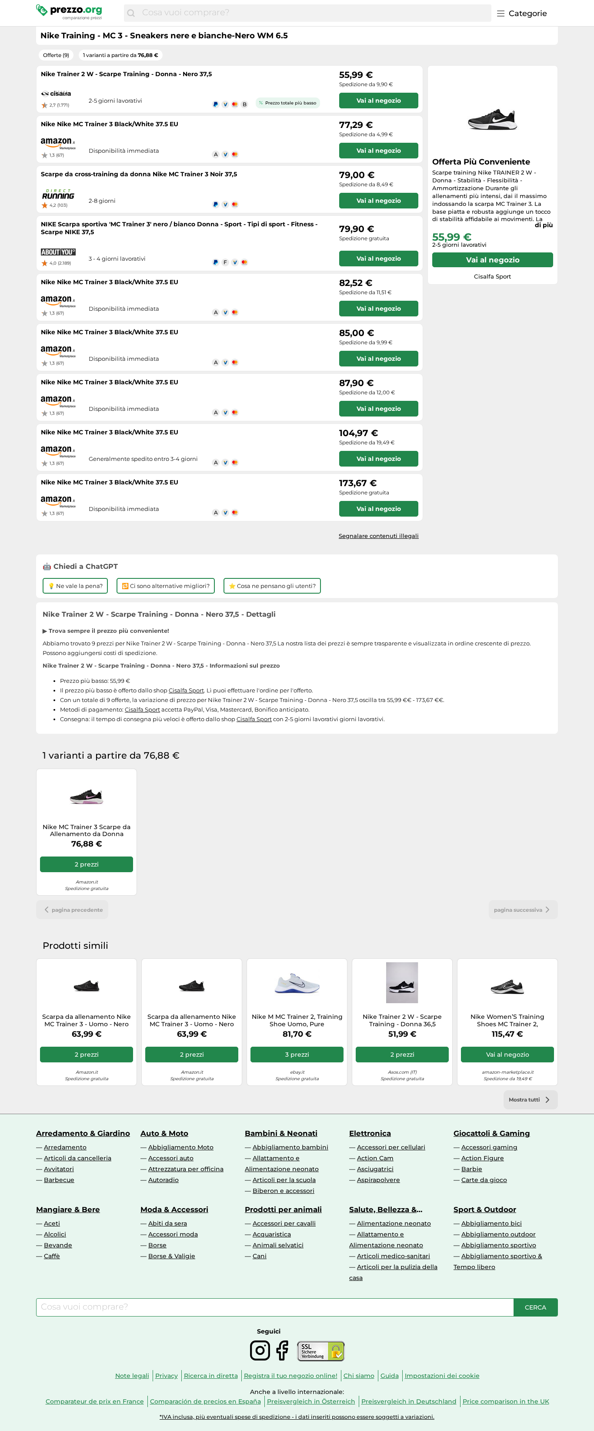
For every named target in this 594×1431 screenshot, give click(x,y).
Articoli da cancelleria (77, 1158)
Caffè (52, 1256)
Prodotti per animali (283, 1209)
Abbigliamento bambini (290, 1147)
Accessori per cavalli (284, 1223)
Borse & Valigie (171, 1256)
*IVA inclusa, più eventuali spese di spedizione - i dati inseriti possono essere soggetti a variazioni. (297, 1417)
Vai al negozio (493, 259)
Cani (260, 1256)
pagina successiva (518, 910)
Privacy (166, 1376)
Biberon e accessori (283, 1191)
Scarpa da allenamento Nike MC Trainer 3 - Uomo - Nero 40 (86, 1020)
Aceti (52, 1223)
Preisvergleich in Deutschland (409, 1401)
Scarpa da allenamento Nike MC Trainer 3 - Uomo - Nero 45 (191, 1020)
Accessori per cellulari (391, 1147)
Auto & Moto (164, 1133)
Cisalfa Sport (186, 690)
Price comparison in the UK (506, 1401)
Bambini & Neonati (281, 1133)
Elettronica (370, 1133)
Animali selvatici (278, 1245)
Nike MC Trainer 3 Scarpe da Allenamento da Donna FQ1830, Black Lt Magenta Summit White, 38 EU (86, 830)
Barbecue (59, 1180)
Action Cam (375, 1158)
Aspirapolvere (378, 1180)
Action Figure (482, 1158)
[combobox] (314, 13)
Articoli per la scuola (284, 1180)
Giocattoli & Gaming (492, 1133)
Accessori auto (171, 1158)
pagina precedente (77, 910)
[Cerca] (131, 13)
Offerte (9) (56, 55)
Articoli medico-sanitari (393, 1256)
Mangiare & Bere (68, 1209)
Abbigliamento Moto (181, 1147)
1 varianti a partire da (120, 55)
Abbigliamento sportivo (498, 1245)
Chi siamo (359, 1376)
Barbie (471, 1169)
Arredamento (65, 1147)
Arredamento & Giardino (83, 1133)
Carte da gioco (484, 1180)
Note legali (132, 1376)
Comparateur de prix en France (95, 1401)
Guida (389, 1376)
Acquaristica (272, 1234)
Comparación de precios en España (205, 1401)
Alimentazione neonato (394, 1223)
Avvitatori (59, 1169)
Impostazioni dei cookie (442, 1376)
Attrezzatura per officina (186, 1169)
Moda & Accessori (174, 1209)
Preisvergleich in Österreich (311, 1401)
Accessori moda (173, 1234)
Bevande (58, 1245)
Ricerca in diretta (211, 1376)
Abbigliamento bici (491, 1223)
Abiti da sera (167, 1223)
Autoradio (163, 1180)
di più (544, 225)
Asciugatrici (375, 1169)
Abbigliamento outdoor (498, 1234)
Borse (157, 1245)
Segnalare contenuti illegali (379, 535)
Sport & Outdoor (485, 1209)
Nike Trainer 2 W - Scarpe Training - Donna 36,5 (402, 1020)
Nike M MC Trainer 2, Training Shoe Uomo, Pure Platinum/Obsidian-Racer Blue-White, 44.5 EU (297, 1020)
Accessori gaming (489, 1147)
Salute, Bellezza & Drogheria (383, 1209)
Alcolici (55, 1234)
